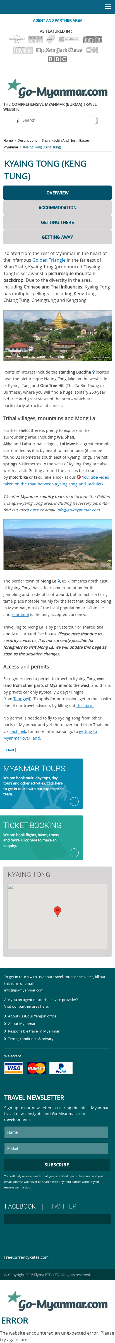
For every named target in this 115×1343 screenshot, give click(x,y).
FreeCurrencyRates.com (26, 1257)
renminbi (20, 614)
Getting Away (57, 237)
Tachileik (18, 731)
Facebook (20, 1206)
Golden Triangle (49, 260)
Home (8, 140)
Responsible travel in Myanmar (33, 1031)
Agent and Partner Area (57, 20)
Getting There (57, 222)
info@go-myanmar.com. (78, 509)
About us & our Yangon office (32, 1016)
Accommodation (57, 207)
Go (74, 801)
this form (85, 705)
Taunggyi (21, 698)
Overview (58, 193)
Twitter (63, 1206)
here (34, 509)
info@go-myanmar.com (24, 990)
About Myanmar (21, 1023)
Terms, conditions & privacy (31, 1038)
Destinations (27, 140)
